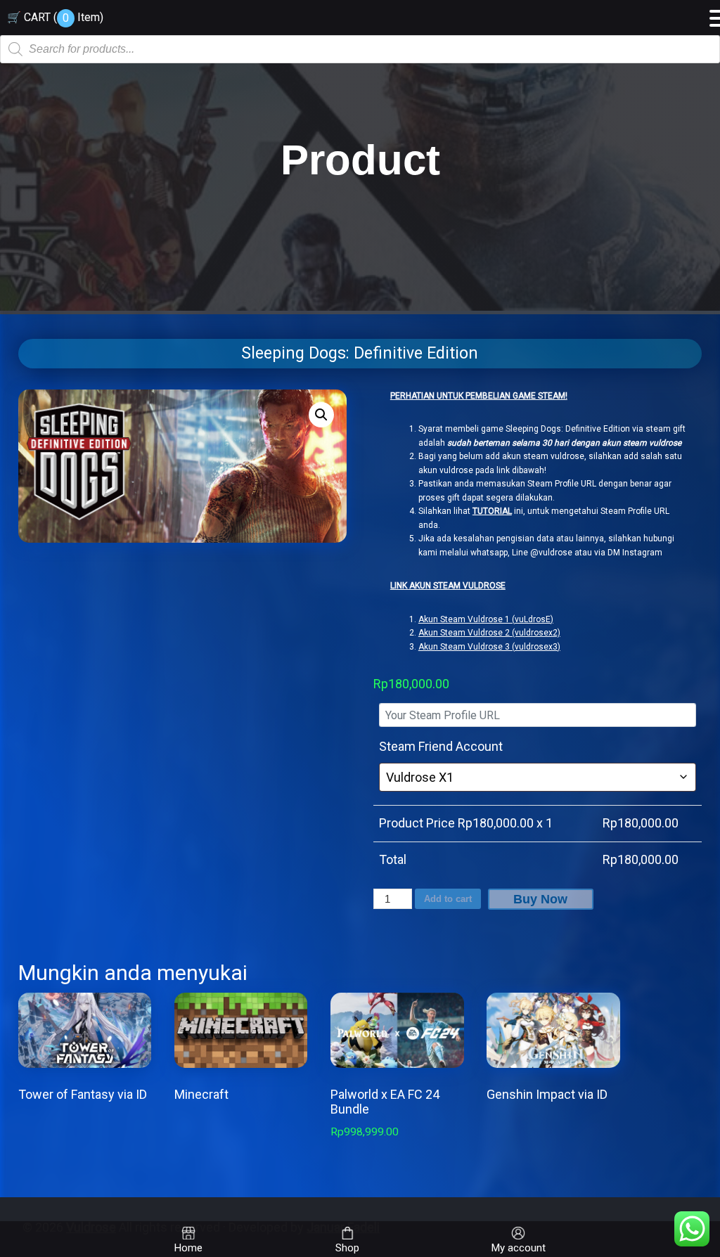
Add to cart (448, 899)
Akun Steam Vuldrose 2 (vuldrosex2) (489, 633)
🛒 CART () (55, 17)
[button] (321, 414)
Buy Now (540, 899)
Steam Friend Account (441, 746)
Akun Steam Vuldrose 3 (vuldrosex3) (489, 647)
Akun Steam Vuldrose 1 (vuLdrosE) (485, 619)
